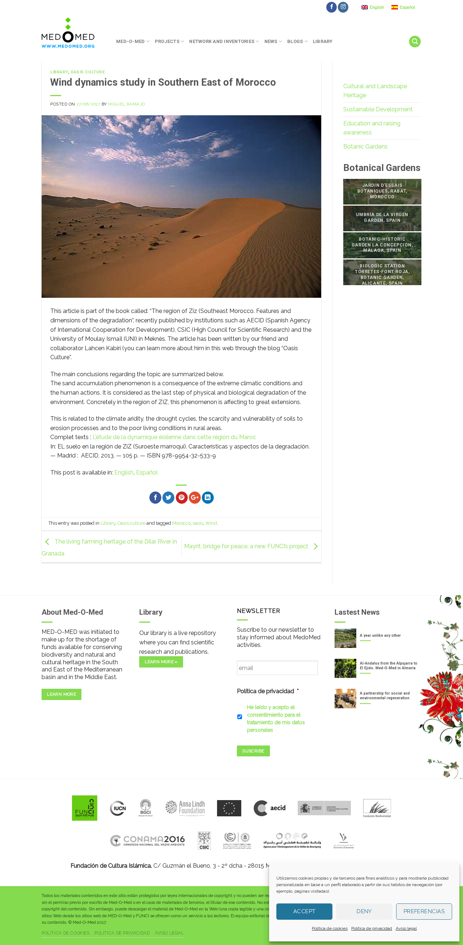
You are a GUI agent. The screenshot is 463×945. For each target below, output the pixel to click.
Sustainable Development (378, 109)
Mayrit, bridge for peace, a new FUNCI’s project (247, 546)
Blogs (295, 41)
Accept (304, 911)
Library (323, 41)
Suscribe (253, 750)
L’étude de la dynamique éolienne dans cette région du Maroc (174, 437)
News (270, 41)
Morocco (181, 523)
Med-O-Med (130, 41)
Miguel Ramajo (126, 104)
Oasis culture (88, 72)
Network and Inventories (221, 41)
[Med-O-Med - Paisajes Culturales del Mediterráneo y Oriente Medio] (73, 32)
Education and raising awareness (371, 128)
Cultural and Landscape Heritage (375, 91)
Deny (364, 911)
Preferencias (424, 911)
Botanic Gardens (365, 146)
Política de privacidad (371, 928)
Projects (167, 41)
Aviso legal (406, 928)
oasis (198, 523)
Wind (211, 523)
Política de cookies (330, 928)
